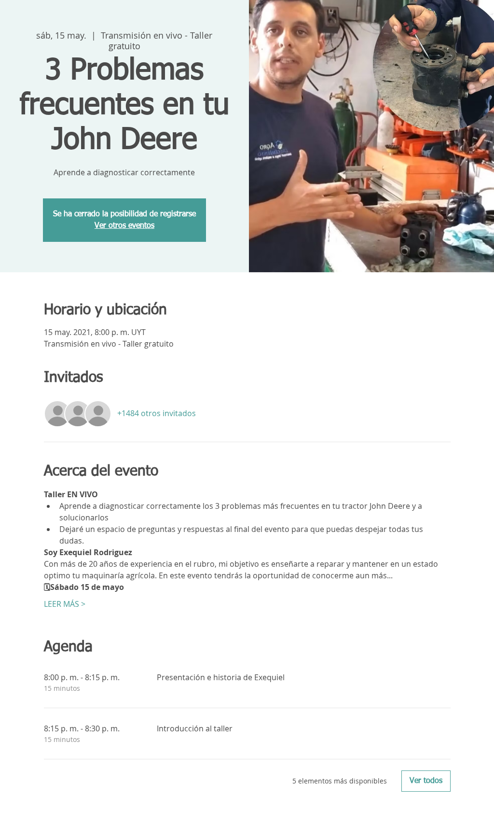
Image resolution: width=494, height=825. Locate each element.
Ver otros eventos (124, 226)
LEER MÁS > (64, 604)
